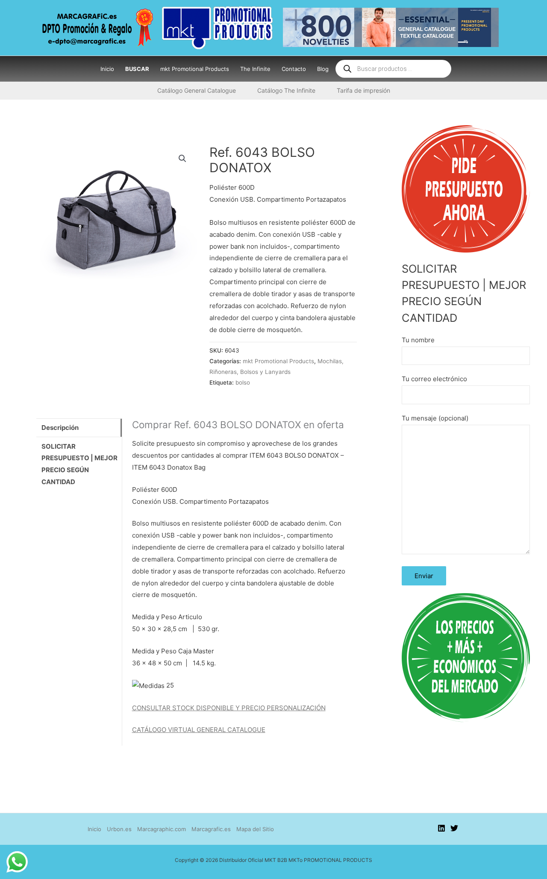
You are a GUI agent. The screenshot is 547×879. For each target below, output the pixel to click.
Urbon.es (119, 829)
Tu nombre (418, 340)
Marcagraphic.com (161, 829)
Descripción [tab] (60, 427)
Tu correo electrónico (434, 379)
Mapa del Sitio (255, 829)
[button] (182, 158)
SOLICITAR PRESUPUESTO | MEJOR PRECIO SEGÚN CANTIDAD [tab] (79, 464)
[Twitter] (454, 828)
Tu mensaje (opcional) (435, 418)
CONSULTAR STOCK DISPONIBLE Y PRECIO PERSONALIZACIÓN (229, 708)
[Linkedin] (441, 828)
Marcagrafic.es (211, 829)
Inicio (94, 829)
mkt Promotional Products (278, 361)
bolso (242, 382)
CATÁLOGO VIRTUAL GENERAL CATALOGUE (198, 730)
